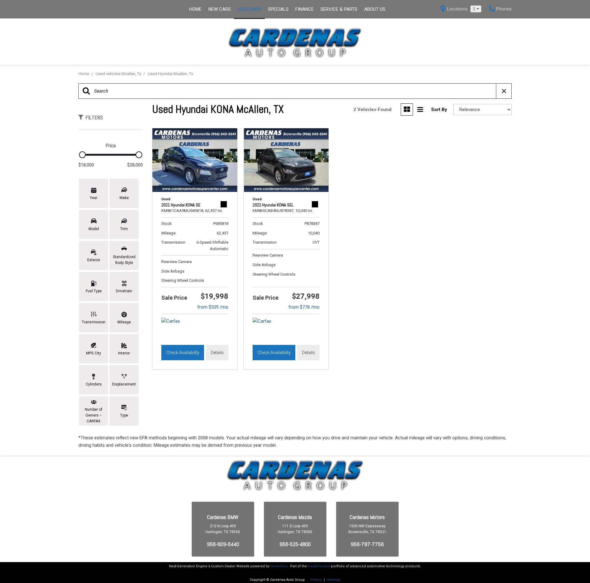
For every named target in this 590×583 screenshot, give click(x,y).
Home (195, 9)
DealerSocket (319, 566)
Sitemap (333, 580)
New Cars (219, 9)
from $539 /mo (212, 307)
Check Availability (182, 352)
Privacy (316, 580)
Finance (304, 9)
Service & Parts (339, 9)
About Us (374, 9)
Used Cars (249, 9)
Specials (278, 9)
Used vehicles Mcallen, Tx (119, 73)
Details (217, 352)
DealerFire (278, 566)
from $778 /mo (304, 307)
